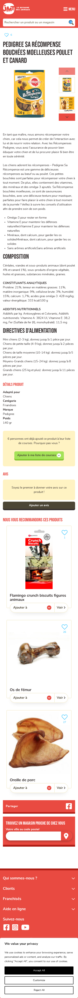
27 (66, 721)
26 (66, 630)
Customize (39, 980)
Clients (9, 889)
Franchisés (12, 899)
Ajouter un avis (39, 505)
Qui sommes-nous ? (20, 878)
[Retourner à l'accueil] (16, 16)
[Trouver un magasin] (66, 836)
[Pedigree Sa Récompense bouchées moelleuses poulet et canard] (29, 94)
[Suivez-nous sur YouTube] (25, 927)
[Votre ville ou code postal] (39, 836)
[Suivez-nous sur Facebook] (6, 927)
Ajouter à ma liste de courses (36, 455)
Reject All (39, 990)
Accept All (39, 970)
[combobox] (39, 22)
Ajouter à (27, 608)
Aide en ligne (14, 909)
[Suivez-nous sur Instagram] (15, 927)
